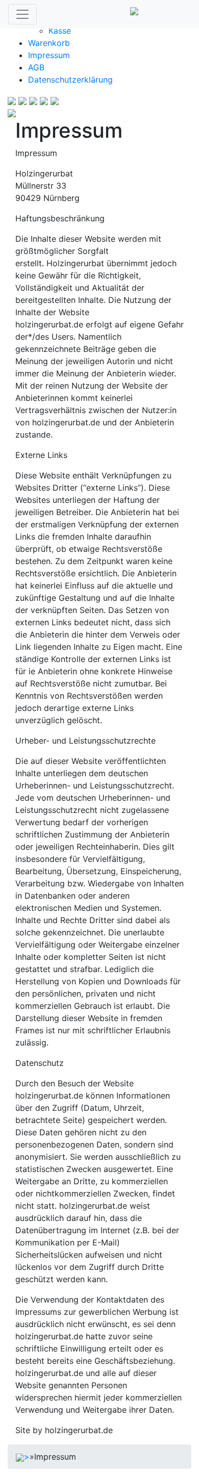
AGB (36, 67)
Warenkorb (49, 43)
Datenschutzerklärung (70, 79)
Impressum (49, 55)
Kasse (59, 31)
